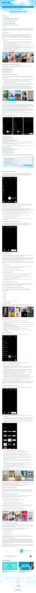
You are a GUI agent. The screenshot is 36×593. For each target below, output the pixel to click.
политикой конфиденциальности (17, 165)
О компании (5, 6)
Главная (17, 9)
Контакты (28, 6)
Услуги (9, 6)
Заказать (27, 165)
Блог (25, 6)
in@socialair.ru (32, 4)
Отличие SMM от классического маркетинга (8, 572)
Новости (22, 6)
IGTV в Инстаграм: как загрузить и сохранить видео (25, 572)
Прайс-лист (17, 6)
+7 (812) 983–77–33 (31, 2)
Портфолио (13, 6)
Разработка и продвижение (18, 590)
